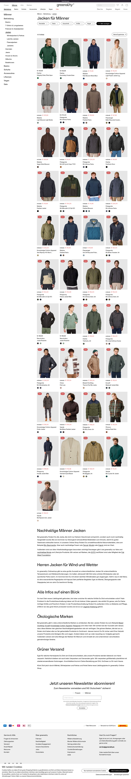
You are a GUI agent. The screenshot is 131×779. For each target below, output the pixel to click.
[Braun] (84, 388)
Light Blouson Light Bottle (45, 120)
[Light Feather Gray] (107, 78)
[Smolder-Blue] (84, 167)
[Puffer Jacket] (48, 407)
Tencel (85, 545)
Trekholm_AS (87, 341)
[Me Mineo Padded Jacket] (71, 407)
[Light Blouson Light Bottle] (48, 97)
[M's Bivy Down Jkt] (94, 407)
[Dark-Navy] (84, 123)
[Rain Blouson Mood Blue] (94, 53)
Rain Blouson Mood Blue (90, 76)
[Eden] (61, 78)
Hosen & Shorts (11, 56)
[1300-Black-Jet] (38, 432)
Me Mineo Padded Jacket (67, 429)
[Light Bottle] (38, 123)
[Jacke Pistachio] (48, 318)
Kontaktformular (105, 754)
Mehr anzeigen (104, 23)
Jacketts (10, 46)
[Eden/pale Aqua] (38, 78)
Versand (103, 725)
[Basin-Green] (86, 299)
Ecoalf (47, 626)
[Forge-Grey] (41, 388)
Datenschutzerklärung (75, 747)
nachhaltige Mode (44, 552)
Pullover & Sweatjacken (14, 29)
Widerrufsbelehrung (74, 738)
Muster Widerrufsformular (76, 741)
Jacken (8, 32)
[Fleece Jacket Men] (71, 274)
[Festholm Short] (116, 142)
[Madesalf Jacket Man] (116, 363)
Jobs (37, 749)
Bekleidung (9, 18)
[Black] (109, 123)
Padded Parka (87, 120)
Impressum (71, 752)
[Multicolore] (61, 388)
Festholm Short (110, 164)
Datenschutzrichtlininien (34, 776)
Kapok (100, 545)
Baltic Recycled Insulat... (113, 120)
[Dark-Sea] (61, 432)
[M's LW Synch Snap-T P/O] (71, 142)
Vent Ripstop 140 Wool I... (44, 252)
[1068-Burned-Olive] (38, 255)
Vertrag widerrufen (74, 744)
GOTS (93, 552)
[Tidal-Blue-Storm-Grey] (84, 255)
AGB (69, 755)
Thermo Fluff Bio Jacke (90, 385)
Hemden (8, 49)
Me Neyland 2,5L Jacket (44, 518)
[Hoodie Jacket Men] (48, 451)
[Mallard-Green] (107, 476)
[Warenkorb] (126, 5)
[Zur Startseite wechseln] (65, 5)
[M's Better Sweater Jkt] (116, 230)
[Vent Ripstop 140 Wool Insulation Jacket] (48, 230)
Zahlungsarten (9, 741)
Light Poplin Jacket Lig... (113, 75)
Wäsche (8, 59)
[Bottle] (89, 211)
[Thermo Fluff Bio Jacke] (94, 363)
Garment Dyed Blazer (66, 473)
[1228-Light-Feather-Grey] (63, 476)
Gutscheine (40, 752)
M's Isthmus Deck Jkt (89, 297)
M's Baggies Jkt (87, 473)
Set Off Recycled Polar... (90, 252)
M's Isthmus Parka (65, 119)
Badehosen (9, 62)
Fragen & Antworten (11, 738)
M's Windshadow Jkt (43, 385)
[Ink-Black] (63, 122)
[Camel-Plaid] (107, 432)
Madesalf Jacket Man (112, 385)
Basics (7, 22)
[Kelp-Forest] (84, 432)
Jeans (7, 52)
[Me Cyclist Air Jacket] (116, 451)
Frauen (77, 693)
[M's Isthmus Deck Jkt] (94, 274)
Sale (6, 84)
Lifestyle (7, 77)
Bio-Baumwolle (50, 545)
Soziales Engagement (43, 744)
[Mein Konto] (122, 5)
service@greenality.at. (107, 747)
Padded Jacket (41, 208)
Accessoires (9, 73)
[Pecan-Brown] (63, 432)
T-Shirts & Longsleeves (14, 25)
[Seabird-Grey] (107, 344)
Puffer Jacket (41, 429)
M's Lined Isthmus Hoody (113, 341)
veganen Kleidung (90, 607)
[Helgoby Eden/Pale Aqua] (48, 53)
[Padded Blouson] (94, 186)
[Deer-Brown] (61, 167)
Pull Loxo (62, 385)
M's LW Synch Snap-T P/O (67, 164)
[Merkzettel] (117, 5)
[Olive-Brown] (86, 123)
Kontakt (6, 752)
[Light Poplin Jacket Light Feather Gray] (116, 53)
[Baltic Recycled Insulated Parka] (116, 97)
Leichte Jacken (13, 39)
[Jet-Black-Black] (107, 167)
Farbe (54, 23)
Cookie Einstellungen (74, 749)
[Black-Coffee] (38, 167)
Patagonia (76, 626)
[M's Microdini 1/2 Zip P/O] (71, 186)
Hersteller (42, 23)
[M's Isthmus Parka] (71, 97)
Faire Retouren (91, 725)
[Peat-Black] (61, 299)
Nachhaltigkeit (41, 741)
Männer (8, 14)
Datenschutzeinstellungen (104, 774)
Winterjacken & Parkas (15, 35)
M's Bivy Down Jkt (88, 429)
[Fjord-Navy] (38, 476)
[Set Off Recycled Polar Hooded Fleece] (94, 230)
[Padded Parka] (94, 97)
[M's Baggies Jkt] (94, 451)
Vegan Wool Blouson (43, 164)
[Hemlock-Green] (86, 476)
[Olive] (109, 388)
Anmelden (82, 708)
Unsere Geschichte (42, 747)
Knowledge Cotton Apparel (61, 626)
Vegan (6, 80)
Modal (91, 545)
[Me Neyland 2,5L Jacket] (48, 495)
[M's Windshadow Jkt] (48, 363)
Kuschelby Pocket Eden (67, 75)
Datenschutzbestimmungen (73, 704)
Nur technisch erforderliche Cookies (95, 771)
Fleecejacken (12, 42)
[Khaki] (107, 123)
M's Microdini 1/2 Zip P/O (67, 208)
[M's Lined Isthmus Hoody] (116, 318)
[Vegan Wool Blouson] (48, 142)
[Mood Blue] (84, 78)
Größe (78, 23)
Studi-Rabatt (8, 747)
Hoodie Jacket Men (43, 473)
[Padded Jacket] (48, 186)
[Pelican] (63, 211)
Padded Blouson (88, 208)
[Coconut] (38, 521)
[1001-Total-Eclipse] (61, 476)
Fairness (38, 738)
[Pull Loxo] (71, 363)
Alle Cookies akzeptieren (119, 771)
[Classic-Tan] (84, 476)
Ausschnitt (66, 23)
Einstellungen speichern (121, 774)
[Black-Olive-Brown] (84, 211)
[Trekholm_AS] (94, 318)
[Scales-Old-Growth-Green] (107, 255)
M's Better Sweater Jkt (112, 252)
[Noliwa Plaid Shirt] (116, 407)
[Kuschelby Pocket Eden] (71, 53)
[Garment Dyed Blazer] (71, 451)
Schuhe (7, 69)
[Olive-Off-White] (84, 344)
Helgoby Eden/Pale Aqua (44, 75)
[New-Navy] (61, 122)
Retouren (7, 749)
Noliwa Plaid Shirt (111, 429)
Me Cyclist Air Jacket (112, 473)
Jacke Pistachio (41, 340)
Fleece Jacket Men (65, 297)
